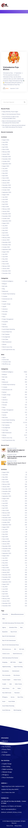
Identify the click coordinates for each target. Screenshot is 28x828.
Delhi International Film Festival (10, 658)
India (10, 684)
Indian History (5, 688)
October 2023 (6, 218)
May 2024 (5, 201)
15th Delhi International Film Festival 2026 (13, 623)
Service (12, 697)
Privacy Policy (6, 749)
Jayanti (4, 306)
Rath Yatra (5, 326)
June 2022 (5, 256)
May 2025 (5, 173)
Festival (4, 301)
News (3, 316)
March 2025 (5, 178)
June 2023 (5, 228)
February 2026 (6, 151)
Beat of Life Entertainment (9, 640)
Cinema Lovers (6, 653)
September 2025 (6, 163)
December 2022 (6, 242)
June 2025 (5, 170)
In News (4, 752)
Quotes (4, 324)
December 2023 (6, 213)
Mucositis (5, 311)
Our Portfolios (6, 746)
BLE (15, 649)
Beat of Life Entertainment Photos (11, 114)
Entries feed (5, 359)
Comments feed (6, 361)
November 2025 (6, 159)
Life (13, 688)
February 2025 (6, 180)
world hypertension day (8, 349)
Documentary (5, 671)
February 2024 (6, 209)
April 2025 (5, 175)
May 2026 (5, 144)
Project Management (7, 319)
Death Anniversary (17, 653)
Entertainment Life (7, 299)
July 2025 (4, 168)
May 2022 (5, 259)
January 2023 (5, 240)
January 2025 (5, 182)
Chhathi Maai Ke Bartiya (8, 293)
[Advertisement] (14, 37)
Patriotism (17, 692)
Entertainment (15, 671)
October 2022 (6, 247)
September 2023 (6, 221)
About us (5, 741)
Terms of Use (9, 825)
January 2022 (5, 268)
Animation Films (13, 627)
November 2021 (6, 273)
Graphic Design (6, 304)
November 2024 (6, 187)
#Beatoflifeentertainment (17, 614)
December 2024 (6, 185)
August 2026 (5, 140)
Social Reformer (6, 710)
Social (3, 701)
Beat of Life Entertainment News (10, 644)
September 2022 (6, 249)
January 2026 (5, 154)
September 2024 (6, 192)
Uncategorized (6, 336)
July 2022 (4, 254)
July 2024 (4, 197)
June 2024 (5, 199)
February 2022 (6, 266)
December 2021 (6, 271)
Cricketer (4, 296)
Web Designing (17, 710)
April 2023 (5, 232)
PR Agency (5, 697)
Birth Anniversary (6, 649)
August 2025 (5, 166)
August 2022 (5, 251)
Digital (20, 662)
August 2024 (5, 194)
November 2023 (6, 216)
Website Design (7, 772)
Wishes (4, 344)
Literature (5, 309)
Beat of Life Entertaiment (8, 636)
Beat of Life (14, 631)
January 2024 (5, 211)
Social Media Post (7, 331)
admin (7, 88)
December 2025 (6, 156)
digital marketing (18, 666)
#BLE (3, 618)
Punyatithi (5, 321)
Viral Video (5, 339)
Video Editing (6, 766)
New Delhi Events (6, 692)
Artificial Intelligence (7, 281)
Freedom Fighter (6, 679)
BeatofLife (5, 631)
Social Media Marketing (8, 329)
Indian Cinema (18, 684)
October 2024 (6, 190)
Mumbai (4, 314)
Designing (4, 662)
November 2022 (6, 244)
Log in (3, 357)
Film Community (6, 675)
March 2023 (5, 235)
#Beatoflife (5, 614)
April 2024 (5, 204)
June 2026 (5, 142)
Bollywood (5, 291)
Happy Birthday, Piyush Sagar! (10, 111)
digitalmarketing (6, 666)
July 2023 (4, 225)
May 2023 (5, 230)
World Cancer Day (7, 347)
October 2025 (6, 161)
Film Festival (17, 675)
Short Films (20, 697)
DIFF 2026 (13, 662)
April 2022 (5, 261)
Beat (21, 627)
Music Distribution (7, 777)
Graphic (4, 684)
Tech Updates (5, 334)
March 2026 (5, 149)
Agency (4, 627)
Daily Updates (6, 744)
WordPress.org (6, 364)
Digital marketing (7, 769)
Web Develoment (6, 342)
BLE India (4, 286)
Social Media (11, 701)
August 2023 (5, 223)
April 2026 (5, 147)
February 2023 (6, 237)
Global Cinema (17, 679)
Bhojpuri (4, 283)
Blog (3, 288)
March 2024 (5, 206)
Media (19, 688)
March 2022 (5, 263)
